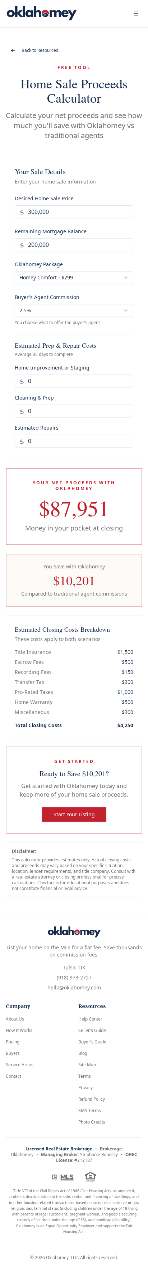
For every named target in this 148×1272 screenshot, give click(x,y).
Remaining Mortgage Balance (51, 231)
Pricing (12, 1042)
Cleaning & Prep (34, 397)
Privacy (85, 1088)
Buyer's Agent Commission (47, 297)
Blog (82, 1053)
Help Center (90, 1019)
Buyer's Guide (92, 1042)
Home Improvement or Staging (52, 367)
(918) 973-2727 (74, 977)
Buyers (13, 1053)
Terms (84, 1076)
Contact (13, 1076)
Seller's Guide (92, 1030)
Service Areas (19, 1065)
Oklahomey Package (39, 264)
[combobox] (74, 277)
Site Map (87, 1065)
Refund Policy (91, 1099)
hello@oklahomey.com (74, 987)
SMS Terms (89, 1110)
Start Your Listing (74, 814)
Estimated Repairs (37, 427)
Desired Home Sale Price (44, 198)
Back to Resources (40, 50)
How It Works (19, 1030)
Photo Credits (91, 1122)
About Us (15, 1019)
